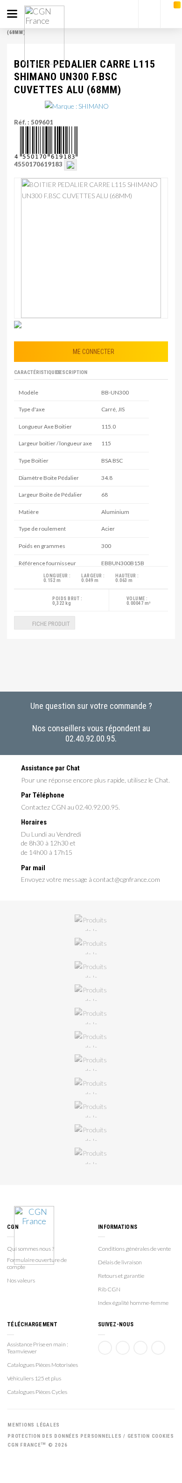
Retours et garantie (121, 1275)
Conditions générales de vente (134, 1248)
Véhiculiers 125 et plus (34, 1378)
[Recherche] (149, 14)
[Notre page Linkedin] (140, 1348)
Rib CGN (109, 1289)
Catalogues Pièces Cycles (37, 1391)
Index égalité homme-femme (133, 1302)
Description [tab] (71, 372)
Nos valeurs (21, 1280)
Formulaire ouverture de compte (37, 1263)
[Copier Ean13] (70, 164)
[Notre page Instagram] (158, 1348)
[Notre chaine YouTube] (123, 1348)
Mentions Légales (33, 1425)
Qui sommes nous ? (30, 1248)
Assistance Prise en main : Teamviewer (37, 1348)
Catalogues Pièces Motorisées (42, 1364)
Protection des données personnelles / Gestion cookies (90, 1436)
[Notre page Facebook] (105, 1348)
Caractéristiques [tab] (33, 372)
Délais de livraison (120, 1262)
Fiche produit (50, 623)
